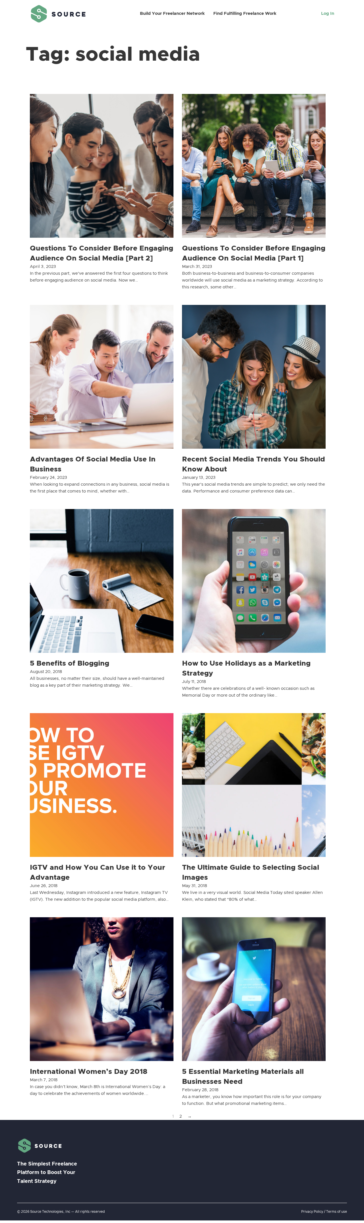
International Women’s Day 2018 (88, 1071)
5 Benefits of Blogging (69, 663)
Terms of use (336, 1211)
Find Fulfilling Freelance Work (244, 13)
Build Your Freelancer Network (172, 13)
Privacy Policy (312, 1211)
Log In (327, 13)
